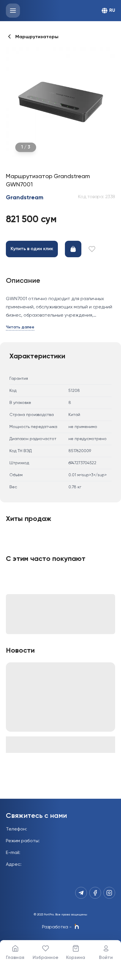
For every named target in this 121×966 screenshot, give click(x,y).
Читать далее (20, 327)
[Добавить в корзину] (73, 249)
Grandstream (24, 198)
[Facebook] (95, 893)
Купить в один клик (32, 249)
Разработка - (57, 927)
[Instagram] (109, 893)
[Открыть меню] (13, 11)
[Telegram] (81, 893)
